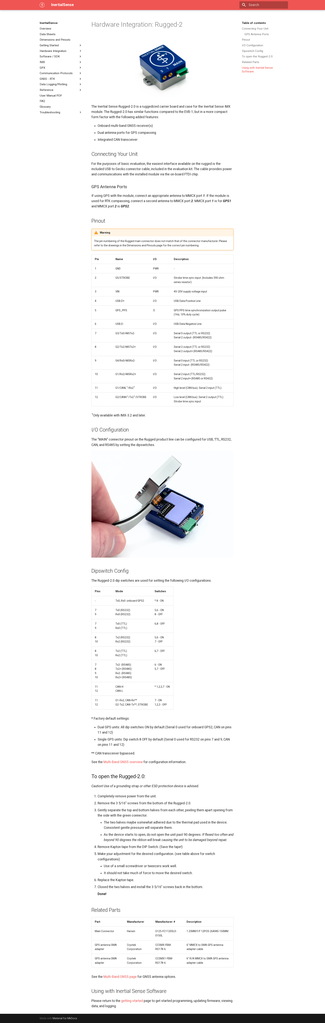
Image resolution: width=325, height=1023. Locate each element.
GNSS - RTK (47, 79)
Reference (46, 90)
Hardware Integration (53, 51)
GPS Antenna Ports (257, 34)
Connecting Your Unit (255, 28)
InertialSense (49, 23)
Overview (45, 28)
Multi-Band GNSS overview (123, 762)
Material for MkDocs (65, 1018)
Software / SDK (50, 56)
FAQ (42, 101)
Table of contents (254, 23)
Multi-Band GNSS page (120, 977)
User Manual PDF (51, 95)
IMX (42, 62)
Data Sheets (47, 34)
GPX (42, 67)
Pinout (246, 39)
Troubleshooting (50, 112)
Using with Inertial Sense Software (257, 69)
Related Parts (250, 62)
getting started (132, 1001)
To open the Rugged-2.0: (257, 56)
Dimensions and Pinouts (55, 39)
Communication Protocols (56, 73)
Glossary (45, 106)
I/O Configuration (252, 45)
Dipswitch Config (252, 51)
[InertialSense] (42, 5)
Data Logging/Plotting (53, 84)
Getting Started (49, 45)
